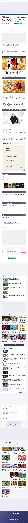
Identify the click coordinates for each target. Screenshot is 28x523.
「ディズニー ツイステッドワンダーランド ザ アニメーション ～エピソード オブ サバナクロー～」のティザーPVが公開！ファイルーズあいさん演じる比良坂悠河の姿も (22, 488)
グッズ (10, 443)
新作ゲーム (3, 261)
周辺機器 (17, 410)
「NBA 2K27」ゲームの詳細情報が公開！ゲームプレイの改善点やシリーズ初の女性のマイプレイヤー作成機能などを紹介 (13, 479)
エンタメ (13, 443)
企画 (16, 415)
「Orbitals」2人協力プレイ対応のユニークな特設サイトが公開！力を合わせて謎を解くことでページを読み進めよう (13, 453)
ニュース (4, 14)
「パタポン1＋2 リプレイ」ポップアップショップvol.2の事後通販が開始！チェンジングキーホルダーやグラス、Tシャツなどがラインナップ (22, 322)
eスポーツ (7, 413)
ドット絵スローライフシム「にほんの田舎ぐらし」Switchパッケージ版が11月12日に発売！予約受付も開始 (5, 453)
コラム (14, 415)
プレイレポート (7, 415)
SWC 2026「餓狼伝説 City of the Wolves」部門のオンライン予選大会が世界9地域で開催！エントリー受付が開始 (5, 495)
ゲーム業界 (16, 443)
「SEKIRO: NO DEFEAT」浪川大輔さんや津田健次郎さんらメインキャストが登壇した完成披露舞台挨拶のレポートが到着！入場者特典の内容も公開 (13, 341)
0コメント (8, 23)
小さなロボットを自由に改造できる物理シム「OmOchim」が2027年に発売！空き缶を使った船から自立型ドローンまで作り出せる (5, 461)
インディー (4, 410)
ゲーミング (20, 410)
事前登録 (6, 408)
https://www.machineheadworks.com (8, 199)
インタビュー (11, 415)
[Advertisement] (14, 8)
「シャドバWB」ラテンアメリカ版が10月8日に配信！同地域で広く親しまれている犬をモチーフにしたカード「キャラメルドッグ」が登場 (13, 487)
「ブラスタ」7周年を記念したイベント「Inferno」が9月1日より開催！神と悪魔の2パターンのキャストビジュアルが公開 (22, 470)
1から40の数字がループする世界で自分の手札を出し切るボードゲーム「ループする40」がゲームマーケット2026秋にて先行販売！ (13, 331)
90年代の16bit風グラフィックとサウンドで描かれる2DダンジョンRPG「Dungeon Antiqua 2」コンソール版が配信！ (22, 479)
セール (4, 418)
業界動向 (4, 413)
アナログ (11, 410)
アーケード (8, 410)
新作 (3, 408)
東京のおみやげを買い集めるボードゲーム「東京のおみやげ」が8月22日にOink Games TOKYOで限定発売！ (22, 461)
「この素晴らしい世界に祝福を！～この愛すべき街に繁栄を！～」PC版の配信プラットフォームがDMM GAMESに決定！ (13, 322)
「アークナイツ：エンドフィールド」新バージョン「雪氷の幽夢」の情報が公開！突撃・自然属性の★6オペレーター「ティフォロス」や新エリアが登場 (13, 471)
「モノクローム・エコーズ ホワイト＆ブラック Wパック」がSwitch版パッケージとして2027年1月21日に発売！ (5, 340)
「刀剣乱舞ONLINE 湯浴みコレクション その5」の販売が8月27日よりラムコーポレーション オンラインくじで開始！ (22, 331)
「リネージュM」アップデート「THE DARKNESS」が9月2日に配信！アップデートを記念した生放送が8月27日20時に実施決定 (22, 341)
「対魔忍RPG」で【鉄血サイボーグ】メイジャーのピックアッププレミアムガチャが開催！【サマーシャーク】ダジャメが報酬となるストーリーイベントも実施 (22, 454)
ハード (14, 410)
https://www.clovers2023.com (7, 211)
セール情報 (7, 443)
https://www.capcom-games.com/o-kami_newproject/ (11, 223)
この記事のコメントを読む (14, 30)
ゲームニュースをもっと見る (21, 392)
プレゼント (7, 418)
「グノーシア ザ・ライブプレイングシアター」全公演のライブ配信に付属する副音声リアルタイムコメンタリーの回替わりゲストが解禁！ (5, 331)
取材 (3, 415)
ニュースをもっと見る (22, 299)
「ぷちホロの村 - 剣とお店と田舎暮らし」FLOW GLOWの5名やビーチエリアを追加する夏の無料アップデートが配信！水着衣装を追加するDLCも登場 (5, 471)
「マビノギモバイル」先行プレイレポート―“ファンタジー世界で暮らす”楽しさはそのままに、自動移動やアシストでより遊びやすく (5, 487)
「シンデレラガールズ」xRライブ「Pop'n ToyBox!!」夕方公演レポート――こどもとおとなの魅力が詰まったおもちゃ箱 (5, 322)
